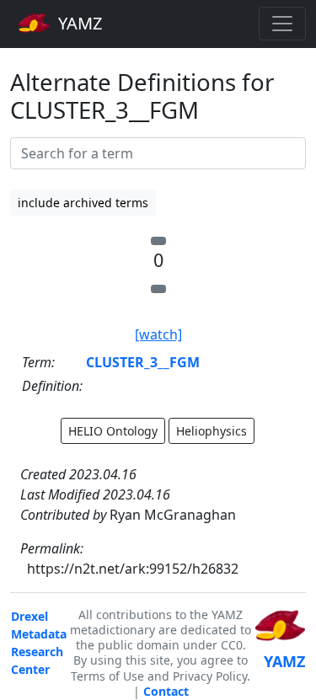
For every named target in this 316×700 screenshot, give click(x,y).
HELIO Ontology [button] (113, 431)
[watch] (158, 334)
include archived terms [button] (83, 203)
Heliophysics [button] (211, 431)
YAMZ (78, 23)
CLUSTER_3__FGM (143, 362)
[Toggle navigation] (282, 23)
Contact (166, 691)
